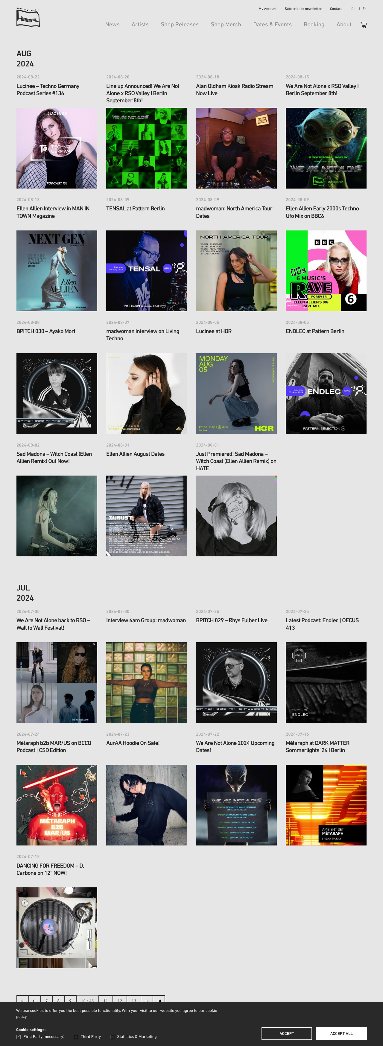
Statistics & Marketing (136, 1036)
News (112, 24)
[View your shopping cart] (361, 27)
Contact (336, 9)
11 (106, 1001)
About (344, 24)
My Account (267, 9)
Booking (314, 24)
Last (159, 1003)
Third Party (91, 1036)
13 (134, 1001)
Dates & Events (272, 24)
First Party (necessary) (44, 1036)
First (23, 1003)
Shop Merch (226, 24)
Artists (140, 24)
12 (120, 1001)
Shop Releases (180, 24)
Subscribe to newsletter (303, 9)
